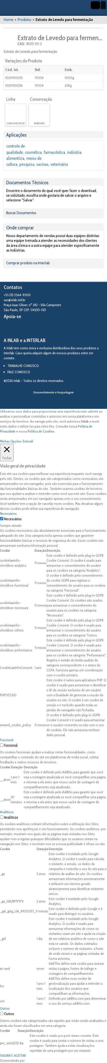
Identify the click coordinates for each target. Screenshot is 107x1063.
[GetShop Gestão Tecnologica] (53, 400)
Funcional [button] (6, 740)
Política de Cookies (41, 431)
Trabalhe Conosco (23, 365)
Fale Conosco (18, 372)
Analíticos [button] (7, 812)
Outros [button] (5, 1008)
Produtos (24, 19)
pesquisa (26, 164)
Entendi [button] (28, 441)
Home (8, 19)
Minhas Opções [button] (10, 441)
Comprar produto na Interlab (28, 263)
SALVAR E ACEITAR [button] (13, 1055)
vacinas (42, 164)
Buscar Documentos (21, 212)
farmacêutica (54, 152)
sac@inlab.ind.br (14, 300)
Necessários (13, 519)
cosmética (33, 152)
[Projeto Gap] (31, 328)
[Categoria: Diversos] (10, 40)
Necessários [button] (8, 513)
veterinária (59, 164)
